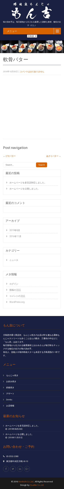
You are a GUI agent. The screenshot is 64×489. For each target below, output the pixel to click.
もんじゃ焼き (12, 375)
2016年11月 (15, 236)
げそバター (9, 156)
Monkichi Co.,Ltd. (26, 481)
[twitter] (13, 469)
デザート (10, 393)
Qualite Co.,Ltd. (37, 485)
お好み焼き (11, 381)
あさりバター (53, 156)
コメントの (17, 296)
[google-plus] (27, 469)
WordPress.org (17, 302)
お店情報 (10, 405)
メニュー (12, 31)
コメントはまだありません (32, 71)
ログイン (13, 284)
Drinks (9, 399)
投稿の (15, 290)
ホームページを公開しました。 (24, 188)
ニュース (13, 260)
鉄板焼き (10, 387)
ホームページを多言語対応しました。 (27, 182)
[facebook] (6, 469)
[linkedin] (20, 469)
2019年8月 (14, 230)
